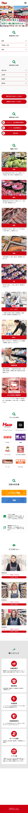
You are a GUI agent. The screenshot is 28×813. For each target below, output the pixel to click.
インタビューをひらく (14, 577)
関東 (3, 41)
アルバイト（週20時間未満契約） (15, 122)
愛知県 (3, 83)
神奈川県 (4, 70)
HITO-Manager (16, 809)
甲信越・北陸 (5, 45)
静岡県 (3, 79)
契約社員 (15, 133)
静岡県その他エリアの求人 (14, 101)
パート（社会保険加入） (15, 128)
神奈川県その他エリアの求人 (14, 96)
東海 (3, 49)
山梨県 (3, 75)
